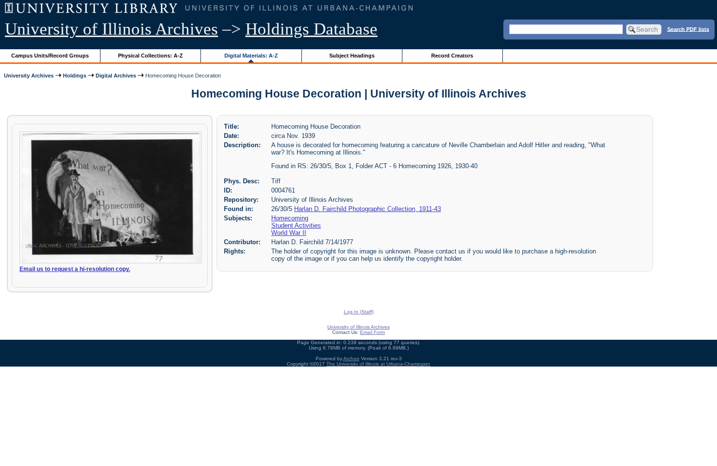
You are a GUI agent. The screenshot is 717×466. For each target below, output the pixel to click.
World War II (288, 232)
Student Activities (296, 225)
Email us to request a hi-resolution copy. (75, 269)
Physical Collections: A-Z (150, 55)
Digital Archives (116, 75)
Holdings (74, 75)
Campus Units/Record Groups (50, 55)
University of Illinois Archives (111, 29)
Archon (351, 358)
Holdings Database (311, 29)
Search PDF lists (688, 29)
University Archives (29, 75)
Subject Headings (352, 55)
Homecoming (289, 218)
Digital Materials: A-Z (251, 55)
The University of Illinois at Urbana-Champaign (378, 364)
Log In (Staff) (359, 311)
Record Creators (452, 55)
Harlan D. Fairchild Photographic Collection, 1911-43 (367, 209)
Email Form (372, 332)
